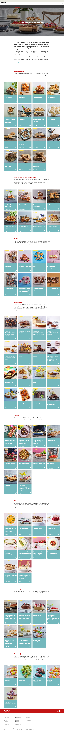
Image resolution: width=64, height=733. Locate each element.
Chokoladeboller (37, 97)
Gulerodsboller (51, 97)
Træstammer (8, 680)
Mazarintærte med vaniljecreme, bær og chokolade (38, 442)
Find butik (6, 721)
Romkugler (22, 680)
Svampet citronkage (52, 381)
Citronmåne (8, 403)
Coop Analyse (28, 720)
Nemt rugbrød (51, 143)
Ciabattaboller (51, 119)
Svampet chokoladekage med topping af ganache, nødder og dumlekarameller (10, 334)
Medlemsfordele (18, 717)
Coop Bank (28, 717)
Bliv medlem (17, 720)
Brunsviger (22, 403)
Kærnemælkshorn (23, 226)
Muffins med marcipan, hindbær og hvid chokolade (25, 267)
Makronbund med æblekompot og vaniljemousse (9, 642)
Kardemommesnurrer (53, 204)
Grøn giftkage (36, 403)
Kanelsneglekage (23, 204)
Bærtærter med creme (11, 463)
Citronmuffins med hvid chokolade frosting (52, 267)
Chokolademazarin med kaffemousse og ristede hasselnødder (10, 617)
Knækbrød (21, 165)
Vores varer (6, 720)
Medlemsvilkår (17, 721)
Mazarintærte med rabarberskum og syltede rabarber (10, 442)
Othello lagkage (37, 615)
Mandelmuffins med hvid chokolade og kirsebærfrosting (24, 290)
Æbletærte (7, 485)
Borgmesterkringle (52, 226)
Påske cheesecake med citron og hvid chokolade (25, 577)
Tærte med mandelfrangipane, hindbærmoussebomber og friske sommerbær (25, 488)
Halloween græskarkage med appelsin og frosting (38, 333)
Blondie (21, 356)
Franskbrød (36, 143)
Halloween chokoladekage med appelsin (52, 333)
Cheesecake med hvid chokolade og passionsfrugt (10, 530)
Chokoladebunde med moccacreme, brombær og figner (24, 617)
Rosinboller (22, 97)
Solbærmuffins (9, 288)
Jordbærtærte (51, 463)
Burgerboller (8, 143)
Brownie (35, 356)
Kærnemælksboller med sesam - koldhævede (10, 121)
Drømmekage (22, 381)
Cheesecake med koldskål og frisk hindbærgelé (37, 553)
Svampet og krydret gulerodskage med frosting (10, 358)
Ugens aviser (6, 717)
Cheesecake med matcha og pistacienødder (9, 553)
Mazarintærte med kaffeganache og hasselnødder (24, 442)
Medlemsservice (18, 724)
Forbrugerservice (7, 724)
